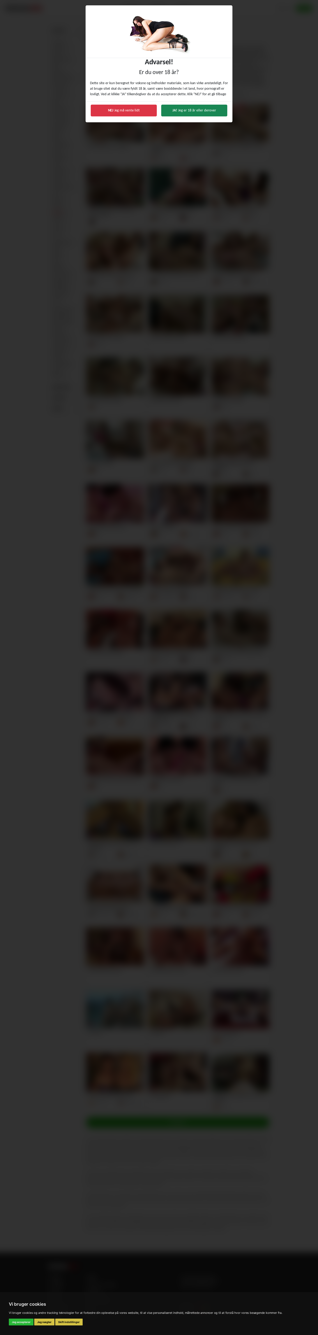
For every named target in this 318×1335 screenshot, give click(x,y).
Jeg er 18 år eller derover (194, 110)
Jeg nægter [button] (44, 1322)
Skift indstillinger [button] (69, 1322)
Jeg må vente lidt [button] (124, 110)
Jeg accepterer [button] (21, 1322)
